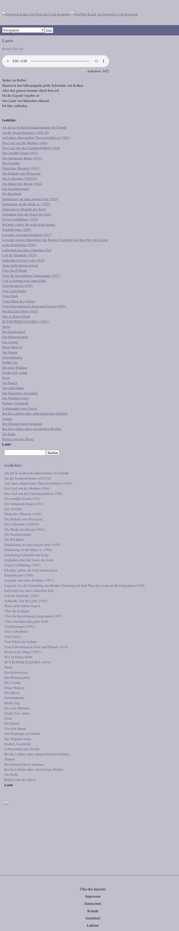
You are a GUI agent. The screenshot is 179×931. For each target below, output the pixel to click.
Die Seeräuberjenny (15, 188)
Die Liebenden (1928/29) (19, 178)
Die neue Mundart (14, 367)
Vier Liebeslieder (14, 290)
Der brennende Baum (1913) (22, 158)
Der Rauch (9, 382)
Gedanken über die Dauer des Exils (26, 214)
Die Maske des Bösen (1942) (22, 183)
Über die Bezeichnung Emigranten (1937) (31, 275)
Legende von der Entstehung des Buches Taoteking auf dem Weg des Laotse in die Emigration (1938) (74, 585)
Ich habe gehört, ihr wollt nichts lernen (28, 224)
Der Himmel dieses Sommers (22, 423)
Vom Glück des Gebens (18, 301)
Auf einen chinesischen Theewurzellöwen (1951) (36, 137)
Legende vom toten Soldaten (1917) (27, 234)
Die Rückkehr (12, 193)
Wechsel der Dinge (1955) (20, 311)
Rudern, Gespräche (15, 403)
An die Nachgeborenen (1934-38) (25, 132)
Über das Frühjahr (14, 270)
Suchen (53, 452)
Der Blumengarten (15, 336)
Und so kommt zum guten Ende (24, 280)
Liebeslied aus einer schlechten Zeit (26, 250)
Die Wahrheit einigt (15, 398)
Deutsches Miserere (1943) (20, 168)
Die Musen (9, 352)
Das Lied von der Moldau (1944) (25, 142)
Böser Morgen (12, 347)
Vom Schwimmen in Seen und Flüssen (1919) (34, 306)
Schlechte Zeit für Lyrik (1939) (23, 260)
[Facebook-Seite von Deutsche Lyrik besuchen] (36, 13)
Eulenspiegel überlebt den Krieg (24, 209)
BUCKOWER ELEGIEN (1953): (25, 321)
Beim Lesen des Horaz (18, 439)
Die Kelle (8, 434)
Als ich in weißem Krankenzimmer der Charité (34, 127)
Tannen (7, 418)
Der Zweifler (11, 163)
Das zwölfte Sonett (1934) (20, 152)
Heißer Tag (10, 362)
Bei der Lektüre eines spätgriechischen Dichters (35, 413)
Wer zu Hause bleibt (16, 316)
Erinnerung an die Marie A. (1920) (26, 204)
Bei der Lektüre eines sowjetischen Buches (31, 428)
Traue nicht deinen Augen (20, 265)
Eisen (6, 377)
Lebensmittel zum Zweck (19, 408)
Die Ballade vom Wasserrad (21, 173)
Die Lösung (10, 342)
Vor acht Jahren (13, 387)
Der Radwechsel (13, 331)
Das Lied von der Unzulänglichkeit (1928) (31, 147)
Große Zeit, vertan (14, 372)
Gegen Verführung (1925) (20, 219)
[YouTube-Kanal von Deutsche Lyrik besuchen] (104, 13)
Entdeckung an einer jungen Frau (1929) (30, 199)
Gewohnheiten (12, 357)
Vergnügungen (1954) (17, 285)
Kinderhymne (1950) (16, 229)
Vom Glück (10, 296)
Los (49, 30)
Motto (6, 326)
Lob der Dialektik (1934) (19, 255)
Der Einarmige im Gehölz (20, 393)
